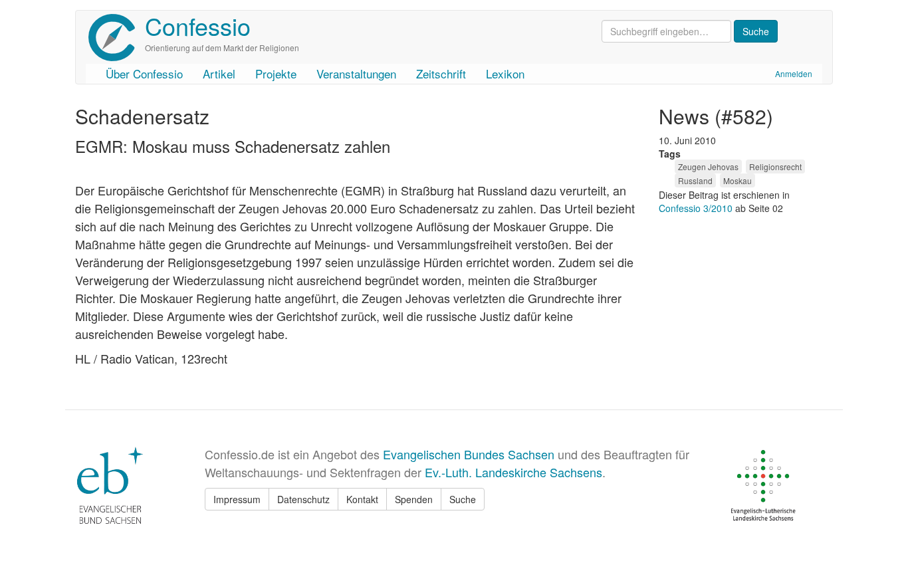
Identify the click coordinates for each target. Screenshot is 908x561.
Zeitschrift (441, 73)
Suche (462, 499)
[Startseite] (116, 37)
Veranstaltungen (356, 73)
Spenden (414, 499)
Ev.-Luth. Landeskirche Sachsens (513, 472)
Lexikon (505, 73)
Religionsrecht (775, 166)
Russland (695, 180)
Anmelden (793, 73)
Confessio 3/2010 (697, 208)
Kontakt (362, 499)
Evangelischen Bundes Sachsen (468, 454)
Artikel (219, 73)
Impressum (237, 499)
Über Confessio (144, 73)
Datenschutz (303, 499)
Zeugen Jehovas (708, 166)
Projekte (275, 73)
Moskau (737, 180)
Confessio (198, 26)
